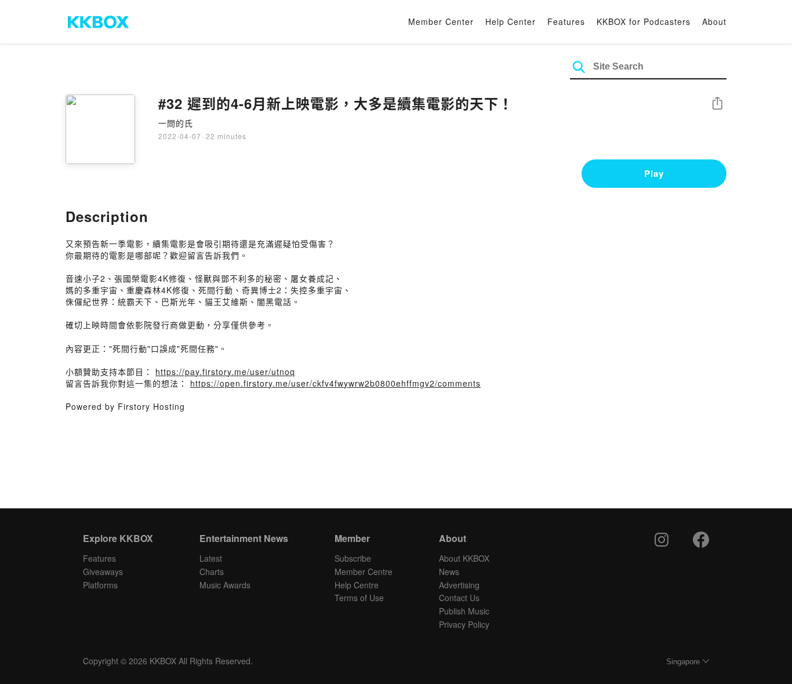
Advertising (459, 585)
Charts (211, 571)
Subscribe (353, 558)
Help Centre (357, 585)
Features (566, 21)
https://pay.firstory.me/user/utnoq (225, 371)
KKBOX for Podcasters (644, 21)
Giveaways (103, 571)
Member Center (441, 21)
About (714, 21)
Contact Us (459, 597)
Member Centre (364, 571)
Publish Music (464, 611)
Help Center (510, 21)
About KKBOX (464, 558)
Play (654, 173)
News (449, 571)
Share (717, 104)
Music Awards (224, 585)
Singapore (683, 661)
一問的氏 (175, 123)
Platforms (100, 585)
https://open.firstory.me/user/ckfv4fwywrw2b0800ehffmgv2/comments (335, 383)
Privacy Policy (464, 624)
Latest (210, 558)
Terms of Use (359, 597)
